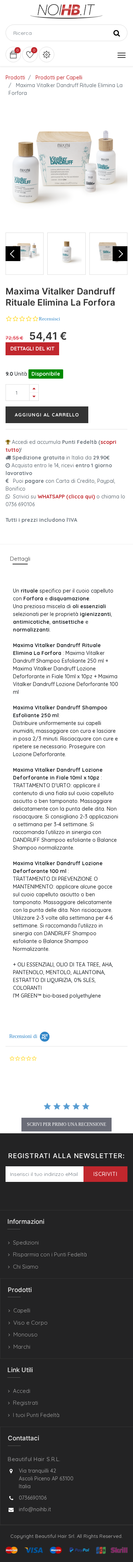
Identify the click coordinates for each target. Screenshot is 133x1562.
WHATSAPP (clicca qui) (66, 496)
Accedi (21, 1390)
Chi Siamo (25, 1266)
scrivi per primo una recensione (66, 1124)
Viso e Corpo (30, 1322)
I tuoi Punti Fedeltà (36, 1414)
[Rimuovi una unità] (34, 397)
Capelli (21, 1310)
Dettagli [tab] (20, 558)
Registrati (25, 1402)
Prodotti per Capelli (58, 77)
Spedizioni (26, 1242)
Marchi (21, 1346)
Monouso (25, 1334)
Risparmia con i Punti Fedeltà (50, 1254)
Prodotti (15, 77)
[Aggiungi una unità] (34, 388)
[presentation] (13, 253)
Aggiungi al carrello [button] (47, 415)
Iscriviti (105, 1174)
